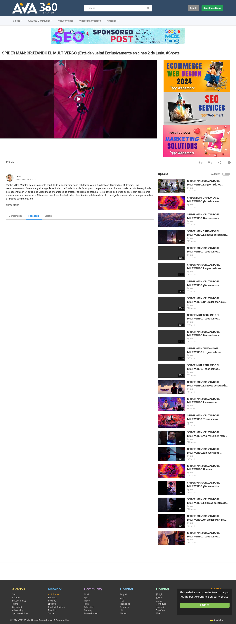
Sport (86, 597)
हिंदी (121, 610)
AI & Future (53, 594)
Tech (86, 604)
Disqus (48, 215)
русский (160, 607)
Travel (51, 613)
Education (89, 607)
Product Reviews (56, 607)
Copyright (17, 607)
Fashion (52, 610)
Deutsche (124, 607)
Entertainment (91, 613)
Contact (16, 597)
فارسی (159, 600)
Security (52, 600)
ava (18, 176)
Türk (158, 613)
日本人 (159, 594)
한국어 (159, 597)
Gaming (88, 610)
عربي (122, 597)
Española (160, 610)
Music (87, 594)
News (87, 600)
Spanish (217, 620)
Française (125, 604)
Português (161, 604)
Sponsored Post (20, 613)
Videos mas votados (90, 20)
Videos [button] (16, 20)
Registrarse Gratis (212, 8)
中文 (122, 600)
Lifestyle (52, 604)
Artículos (112, 20)
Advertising (17, 610)
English (123, 594)
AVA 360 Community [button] (39, 20)
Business (52, 597)
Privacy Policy (19, 600)
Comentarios (15, 215)
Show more (12, 205)
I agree (204, 605)
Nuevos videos (65, 20)
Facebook (33, 215)
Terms (15, 604)
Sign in (193, 8)
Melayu (123, 613)
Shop (14, 594)
